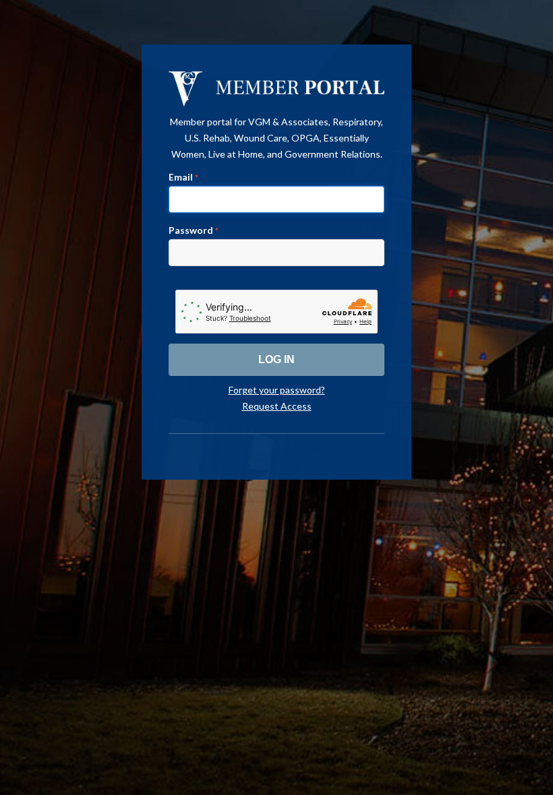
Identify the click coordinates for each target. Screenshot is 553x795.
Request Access (277, 406)
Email (183, 177)
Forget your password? (277, 389)
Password (194, 230)
